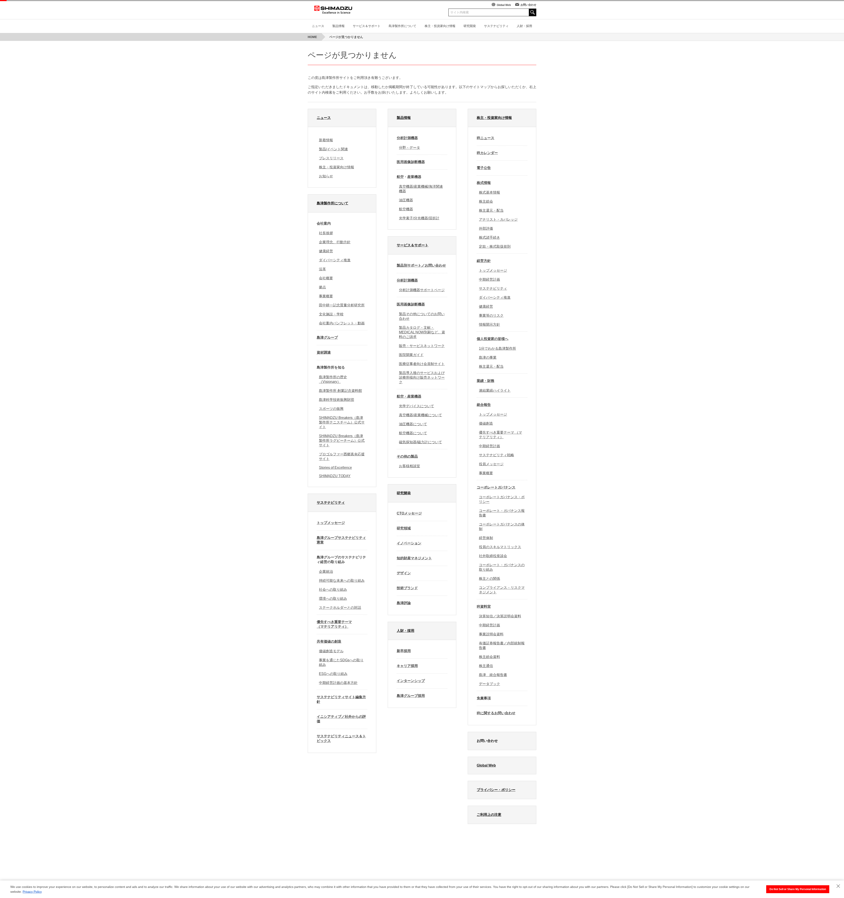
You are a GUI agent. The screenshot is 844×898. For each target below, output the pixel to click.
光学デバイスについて (416, 406)
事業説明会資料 (491, 634)
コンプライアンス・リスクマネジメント (502, 590)
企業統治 (326, 571)
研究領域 (404, 528)
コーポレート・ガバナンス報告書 (502, 513)
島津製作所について (402, 26)
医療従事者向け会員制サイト (422, 364)
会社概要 (326, 278)
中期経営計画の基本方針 (338, 683)
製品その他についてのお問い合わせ (422, 316)
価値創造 (486, 423)
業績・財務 (485, 381)
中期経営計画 (489, 279)
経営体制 (486, 538)
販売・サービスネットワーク (422, 346)
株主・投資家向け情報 (440, 26)
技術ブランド (407, 588)
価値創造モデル (331, 651)
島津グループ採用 (411, 696)
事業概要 (326, 296)
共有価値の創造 (329, 641)
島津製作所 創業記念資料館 (340, 391)
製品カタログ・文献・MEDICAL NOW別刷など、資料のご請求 (422, 332)
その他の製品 (407, 456)
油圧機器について (413, 424)
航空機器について (413, 433)
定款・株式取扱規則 (495, 246)
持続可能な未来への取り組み (342, 580)
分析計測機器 (407, 138)
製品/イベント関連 (333, 149)
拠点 (322, 287)
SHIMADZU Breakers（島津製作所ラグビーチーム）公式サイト (342, 440)
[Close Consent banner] (838, 886)
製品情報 (338, 26)
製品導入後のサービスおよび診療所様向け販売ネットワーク (422, 377)
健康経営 (326, 251)
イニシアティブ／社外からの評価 (341, 719)
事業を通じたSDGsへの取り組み (341, 662)
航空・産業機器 (409, 396)
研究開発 (470, 26)
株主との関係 (489, 578)
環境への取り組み (333, 598)
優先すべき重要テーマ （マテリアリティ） (334, 624)
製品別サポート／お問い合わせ (421, 265)
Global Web (504, 5)
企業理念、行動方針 (335, 242)
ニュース (318, 26)
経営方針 (484, 261)
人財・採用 (524, 26)
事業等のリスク (491, 315)
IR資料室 (484, 606)
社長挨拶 (326, 233)
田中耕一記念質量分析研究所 (342, 305)
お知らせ (326, 176)
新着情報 (326, 140)
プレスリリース (331, 158)
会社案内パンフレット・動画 (342, 323)
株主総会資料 (489, 657)
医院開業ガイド (411, 355)
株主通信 (486, 666)
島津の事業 (488, 357)
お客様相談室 (409, 466)
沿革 (322, 269)
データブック (489, 684)
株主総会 (486, 201)
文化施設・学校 (331, 314)
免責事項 (484, 698)
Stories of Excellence (335, 467)
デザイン (404, 573)
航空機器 (406, 209)
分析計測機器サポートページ (422, 290)
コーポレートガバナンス (496, 487)
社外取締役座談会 (493, 556)
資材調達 (324, 352)
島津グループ (327, 337)
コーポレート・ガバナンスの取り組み (502, 567)
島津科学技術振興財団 (336, 400)
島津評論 (404, 603)
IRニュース (485, 138)
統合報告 (484, 405)
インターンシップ (411, 681)
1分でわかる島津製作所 (497, 348)
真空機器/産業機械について (420, 415)
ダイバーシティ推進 (335, 260)
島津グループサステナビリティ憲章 (341, 540)
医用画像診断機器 (411, 162)
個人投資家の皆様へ (492, 339)
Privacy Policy (32, 891)
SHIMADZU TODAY (335, 476)
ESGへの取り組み (333, 674)
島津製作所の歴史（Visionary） (333, 379)
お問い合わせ (528, 4)
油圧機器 (406, 200)
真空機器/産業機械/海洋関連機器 (421, 189)
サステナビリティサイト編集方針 (341, 699)
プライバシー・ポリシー (496, 790)
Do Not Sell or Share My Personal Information (797, 889)
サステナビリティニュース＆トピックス (341, 738)
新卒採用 (404, 651)
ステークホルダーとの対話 (340, 607)
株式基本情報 (489, 192)
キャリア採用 (407, 666)
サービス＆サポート (366, 26)
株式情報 (484, 183)
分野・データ (409, 147)
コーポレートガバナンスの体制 (502, 526)
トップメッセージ (331, 523)
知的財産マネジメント (414, 558)
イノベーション (409, 543)
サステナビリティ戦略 (496, 455)
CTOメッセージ (409, 513)
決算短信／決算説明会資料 (500, 616)
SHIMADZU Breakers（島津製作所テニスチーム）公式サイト (342, 422)
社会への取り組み (333, 589)
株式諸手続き (489, 237)
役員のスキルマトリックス (500, 547)
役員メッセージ (491, 464)
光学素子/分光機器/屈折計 (419, 218)
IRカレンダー (487, 153)
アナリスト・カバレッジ (498, 219)
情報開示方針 (489, 324)
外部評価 (486, 228)
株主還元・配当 (491, 210)
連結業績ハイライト (495, 390)
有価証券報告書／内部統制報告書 (502, 645)
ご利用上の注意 (489, 814)
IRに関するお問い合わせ (496, 713)
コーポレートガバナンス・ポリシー (502, 499)
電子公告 (484, 168)
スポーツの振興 (331, 409)
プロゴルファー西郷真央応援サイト (342, 456)
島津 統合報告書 (493, 675)
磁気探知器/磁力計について (420, 442)
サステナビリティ (496, 26)
